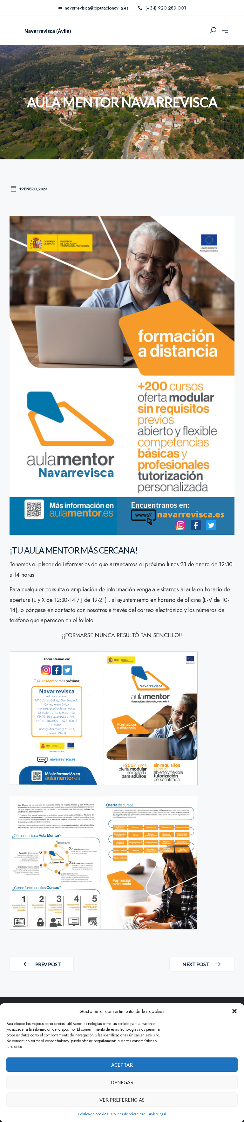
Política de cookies (93, 1114)
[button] (234, 1011)
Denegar (122, 1082)
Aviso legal (157, 1114)
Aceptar (122, 1065)
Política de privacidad (128, 1114)
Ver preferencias (122, 1100)
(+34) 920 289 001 (165, 8)
